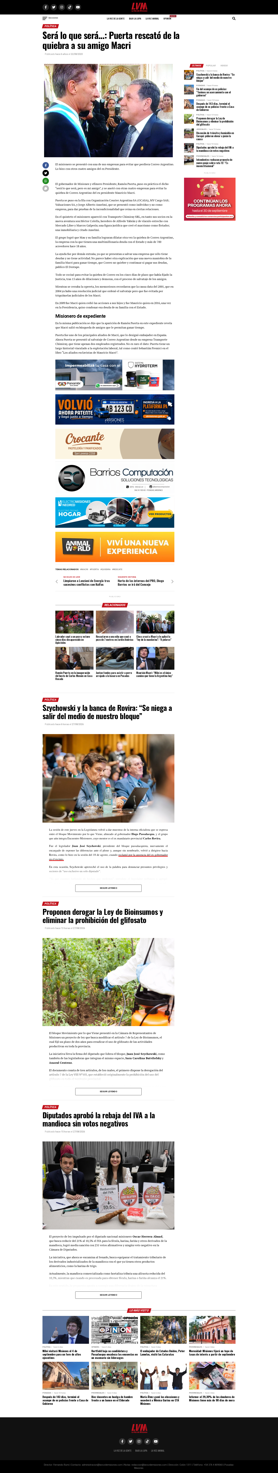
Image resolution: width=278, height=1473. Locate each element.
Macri (84, 569)
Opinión (168, 17)
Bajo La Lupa (135, 18)
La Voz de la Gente (116, 18)
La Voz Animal (152, 18)
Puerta (95, 569)
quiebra (106, 569)
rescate (117, 569)
